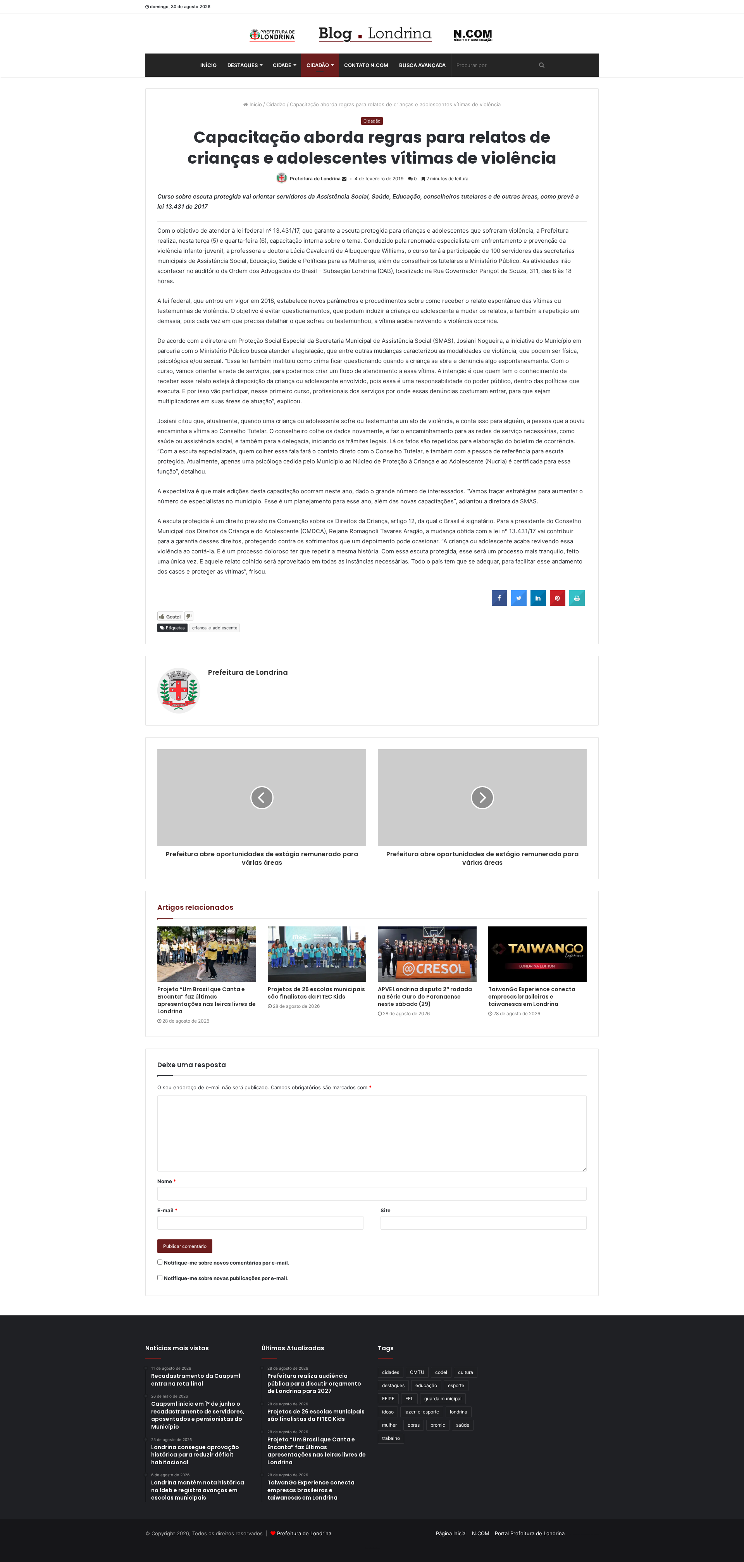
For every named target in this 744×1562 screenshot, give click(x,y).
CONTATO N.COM (366, 65)
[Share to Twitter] (519, 603)
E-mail (167, 1210)
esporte (456, 1385)
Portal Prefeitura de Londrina (530, 1533)
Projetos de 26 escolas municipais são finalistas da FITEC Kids (316, 992)
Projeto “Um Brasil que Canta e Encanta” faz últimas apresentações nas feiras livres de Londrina (206, 1000)
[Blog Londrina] (372, 34)
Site (386, 1210)
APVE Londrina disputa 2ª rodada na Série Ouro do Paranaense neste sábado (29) (425, 996)
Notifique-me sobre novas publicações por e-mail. (226, 1278)
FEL (409, 1398)
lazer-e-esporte (422, 1412)
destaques (393, 1385)
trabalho (391, 1438)
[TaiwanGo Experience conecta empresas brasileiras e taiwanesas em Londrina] (537, 954)
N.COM (480, 1533)
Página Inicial (451, 1533)
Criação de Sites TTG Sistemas (584, 1534)
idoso (388, 1412)
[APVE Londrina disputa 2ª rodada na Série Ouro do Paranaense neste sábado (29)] (427, 954)
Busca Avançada (422, 65)
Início (208, 65)
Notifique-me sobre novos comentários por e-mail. (226, 1263)
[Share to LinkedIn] (538, 603)
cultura (465, 1372)
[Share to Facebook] (499, 603)
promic (438, 1425)
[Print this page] (577, 603)
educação (426, 1385)
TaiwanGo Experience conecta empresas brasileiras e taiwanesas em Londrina (531, 996)
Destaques (242, 65)
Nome (166, 1181)
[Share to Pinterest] (557, 603)
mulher (389, 1425)
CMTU (417, 1372)
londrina (458, 1412)
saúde (462, 1425)
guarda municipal (443, 1398)
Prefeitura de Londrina (315, 178)
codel (441, 1372)
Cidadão (318, 65)
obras (414, 1425)
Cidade (282, 65)
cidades (390, 1372)
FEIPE (388, 1398)
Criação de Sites (372, 1548)
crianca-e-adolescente (214, 628)
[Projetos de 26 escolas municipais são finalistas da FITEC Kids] (317, 954)
